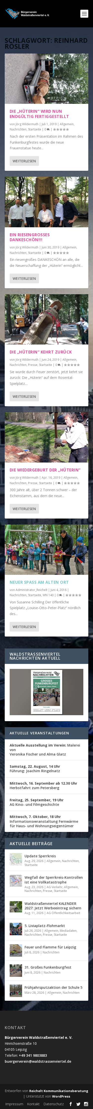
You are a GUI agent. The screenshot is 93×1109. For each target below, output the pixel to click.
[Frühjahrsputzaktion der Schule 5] (16, 991)
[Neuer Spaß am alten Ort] (47, 550)
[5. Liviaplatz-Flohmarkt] (16, 929)
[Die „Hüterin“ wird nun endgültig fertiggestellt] (47, 79)
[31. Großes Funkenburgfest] (16, 970)
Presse (32, 365)
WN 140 (48, 595)
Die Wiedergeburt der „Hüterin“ (45, 470)
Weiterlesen (24, 161)
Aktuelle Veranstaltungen (39, 733)
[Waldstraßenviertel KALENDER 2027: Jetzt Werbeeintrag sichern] (16, 907)
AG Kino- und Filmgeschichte (36, 802)
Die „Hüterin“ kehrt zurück (41, 352)
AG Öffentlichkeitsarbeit (63, 913)
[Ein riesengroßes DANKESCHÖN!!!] (47, 202)
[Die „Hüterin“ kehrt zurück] (47, 319)
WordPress (61, 1096)
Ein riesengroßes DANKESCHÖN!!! (30, 237)
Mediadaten (68, 931)
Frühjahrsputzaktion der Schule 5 (53, 987)
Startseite (34, 129)
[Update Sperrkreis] (16, 859)
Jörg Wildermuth (27, 124)
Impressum (14, 1104)
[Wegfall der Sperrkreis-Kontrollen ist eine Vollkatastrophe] (16, 881)
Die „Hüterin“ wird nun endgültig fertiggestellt (39, 114)
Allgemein (67, 124)
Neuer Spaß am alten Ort (39, 582)
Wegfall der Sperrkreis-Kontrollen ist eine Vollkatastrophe (54, 879)
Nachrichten (18, 129)
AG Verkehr (54, 887)
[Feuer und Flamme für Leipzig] (16, 950)
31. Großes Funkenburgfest (48, 967)
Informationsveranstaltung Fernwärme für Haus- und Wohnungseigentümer (44, 821)
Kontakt (33, 1104)
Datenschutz (53, 1104)
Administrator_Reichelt (31, 590)
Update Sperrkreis (40, 856)
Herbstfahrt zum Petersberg (43, 785)
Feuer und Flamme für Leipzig (50, 947)
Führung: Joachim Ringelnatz (35, 768)
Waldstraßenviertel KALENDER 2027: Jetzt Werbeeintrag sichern (53, 905)
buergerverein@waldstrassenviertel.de (38, 1061)
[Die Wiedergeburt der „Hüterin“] (47, 437)
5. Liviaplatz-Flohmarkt (45, 925)
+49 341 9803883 (33, 1055)
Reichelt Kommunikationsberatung (58, 1091)
